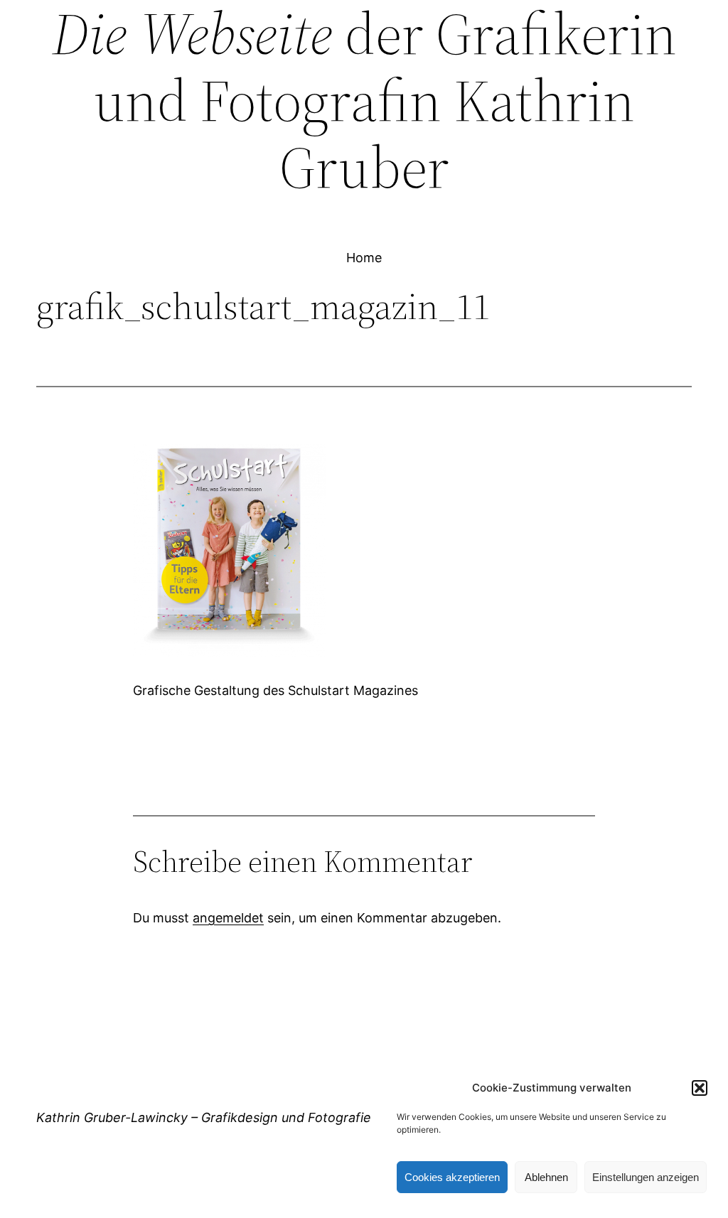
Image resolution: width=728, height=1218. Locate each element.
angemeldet (228, 917)
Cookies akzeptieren (452, 1177)
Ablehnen (546, 1177)
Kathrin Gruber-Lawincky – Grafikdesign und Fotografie (203, 1117)
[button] (699, 1088)
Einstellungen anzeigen (645, 1177)
